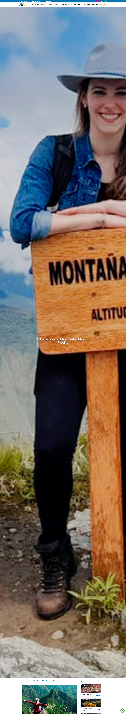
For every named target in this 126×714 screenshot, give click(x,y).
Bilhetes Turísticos (37, 680)
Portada (21, 680)
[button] (37, 4)
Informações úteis (28, 680)
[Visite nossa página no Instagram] (97, 1)
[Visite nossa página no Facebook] (93, 1)
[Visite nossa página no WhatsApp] (106, 1)
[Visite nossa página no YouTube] (101, 1)
